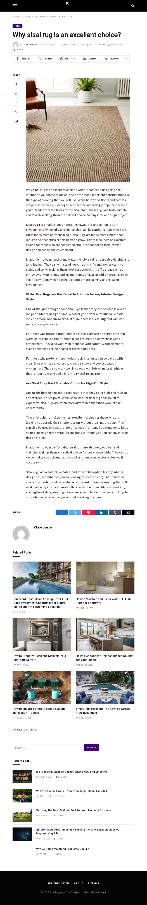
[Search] (132, 6)
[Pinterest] (16, 112)
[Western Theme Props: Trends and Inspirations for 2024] (22, 795)
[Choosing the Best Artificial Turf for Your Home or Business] (22, 815)
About (78, 883)
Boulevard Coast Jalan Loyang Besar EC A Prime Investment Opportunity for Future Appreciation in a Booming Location (40, 603)
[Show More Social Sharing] (126, 59)
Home (17, 26)
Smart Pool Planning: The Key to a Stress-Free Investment (103, 710)
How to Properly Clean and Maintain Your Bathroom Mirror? (39, 658)
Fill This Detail (59, 883)
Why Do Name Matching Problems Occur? (62, 849)
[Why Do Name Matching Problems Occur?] (22, 853)
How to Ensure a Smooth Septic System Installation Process (39, 710)
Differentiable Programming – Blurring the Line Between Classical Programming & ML (77, 831)
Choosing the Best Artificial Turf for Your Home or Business (73, 810)
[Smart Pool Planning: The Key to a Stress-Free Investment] (105, 687)
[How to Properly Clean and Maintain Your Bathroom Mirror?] (42, 634)
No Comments (98, 45)
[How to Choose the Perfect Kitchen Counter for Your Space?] (105, 634)
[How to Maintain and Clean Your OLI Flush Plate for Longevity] (105, 578)
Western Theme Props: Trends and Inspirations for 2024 (71, 791)
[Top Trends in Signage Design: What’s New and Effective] (22, 776)
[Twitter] (16, 93)
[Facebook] (16, 84)
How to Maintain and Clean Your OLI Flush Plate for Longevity (103, 601)
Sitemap (93, 883)
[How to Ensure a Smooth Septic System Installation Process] (42, 687)
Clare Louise (30, 45)
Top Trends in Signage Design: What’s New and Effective (71, 771)
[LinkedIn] (16, 102)
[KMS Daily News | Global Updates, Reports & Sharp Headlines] (73, 6)
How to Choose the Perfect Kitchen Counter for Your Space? (105, 658)
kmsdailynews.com (95, 892)
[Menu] (15, 6)
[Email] (16, 121)
